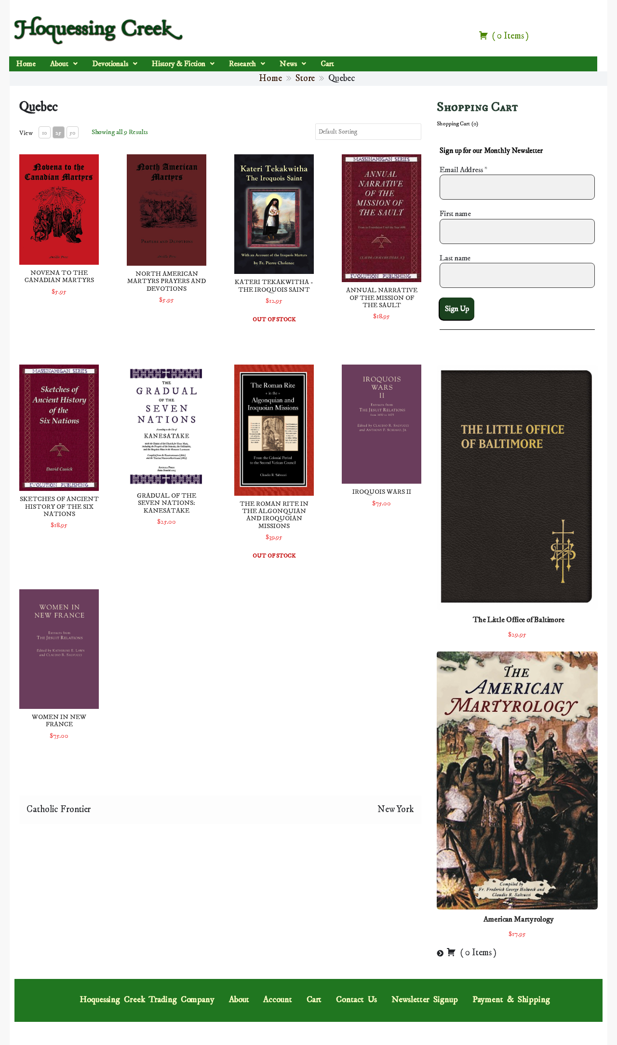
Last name (455, 257)
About (59, 63)
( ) (510, 35)
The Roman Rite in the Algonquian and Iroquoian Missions (274, 515)
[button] (64, 64)
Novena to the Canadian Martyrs (59, 277)
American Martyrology (518, 919)
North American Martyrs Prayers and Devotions (166, 281)
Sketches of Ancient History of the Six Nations (59, 506)
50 (72, 132)
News (288, 63)
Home (26, 63)
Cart (328, 63)
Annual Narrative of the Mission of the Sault (381, 298)
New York (395, 809)
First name (455, 213)
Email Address (463, 170)
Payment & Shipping (511, 999)
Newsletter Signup (424, 999)
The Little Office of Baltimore (518, 619)
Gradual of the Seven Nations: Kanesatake (166, 503)
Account (277, 999)
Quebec (38, 106)
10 (44, 132)
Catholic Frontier (59, 809)
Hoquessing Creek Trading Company (147, 999)
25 (58, 132)
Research (242, 63)
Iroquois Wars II (381, 492)
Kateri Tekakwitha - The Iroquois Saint (274, 286)
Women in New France (59, 721)
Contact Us (356, 999)
